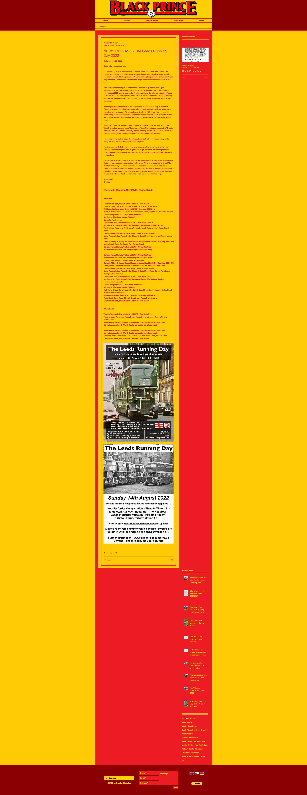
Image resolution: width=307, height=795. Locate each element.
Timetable (186, 753)
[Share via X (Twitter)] (110, 552)
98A (195, 719)
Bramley (204, 730)
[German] (201, 773)
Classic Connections (190, 737)
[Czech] (196, 773)
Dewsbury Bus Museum (191, 741)
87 (191, 719)
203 (183, 719)
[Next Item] (205, 55)
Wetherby (195, 753)
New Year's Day (201, 745)
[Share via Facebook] (104, 552)
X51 (183, 760)
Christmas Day (187, 734)
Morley (191, 745)
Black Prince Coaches (190, 730)
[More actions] (172, 44)
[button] (196, 783)
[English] (191, 773)
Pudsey (185, 749)
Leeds (184, 745)
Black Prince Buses (189, 726)
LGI (203, 741)
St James (199, 749)
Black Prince (187, 722)
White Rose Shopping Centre (193, 756)
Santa (191, 749)
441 (187, 719)
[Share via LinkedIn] (116, 552)
